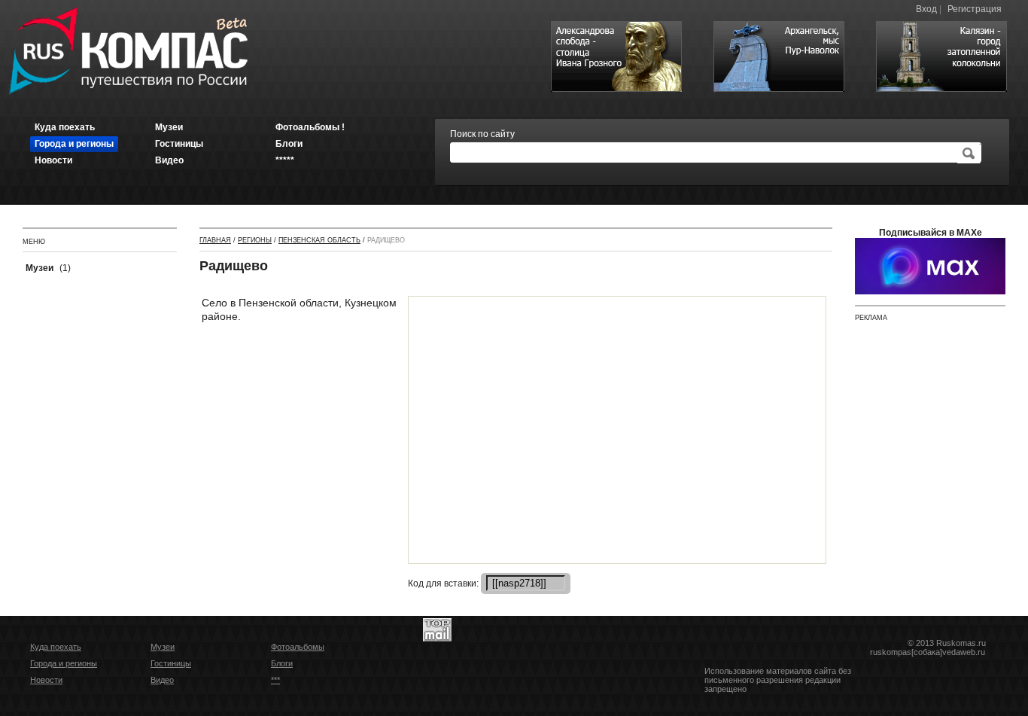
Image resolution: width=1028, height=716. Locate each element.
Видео (162, 679)
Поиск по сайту (482, 134)
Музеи (163, 646)
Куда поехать (55, 646)
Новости (46, 679)
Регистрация (974, 9)
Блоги (282, 663)
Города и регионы (63, 663)
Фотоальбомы (297, 646)
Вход (926, 9)
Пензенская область (319, 240)
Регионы (255, 240)
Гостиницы (171, 663)
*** (275, 679)
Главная (215, 240)
